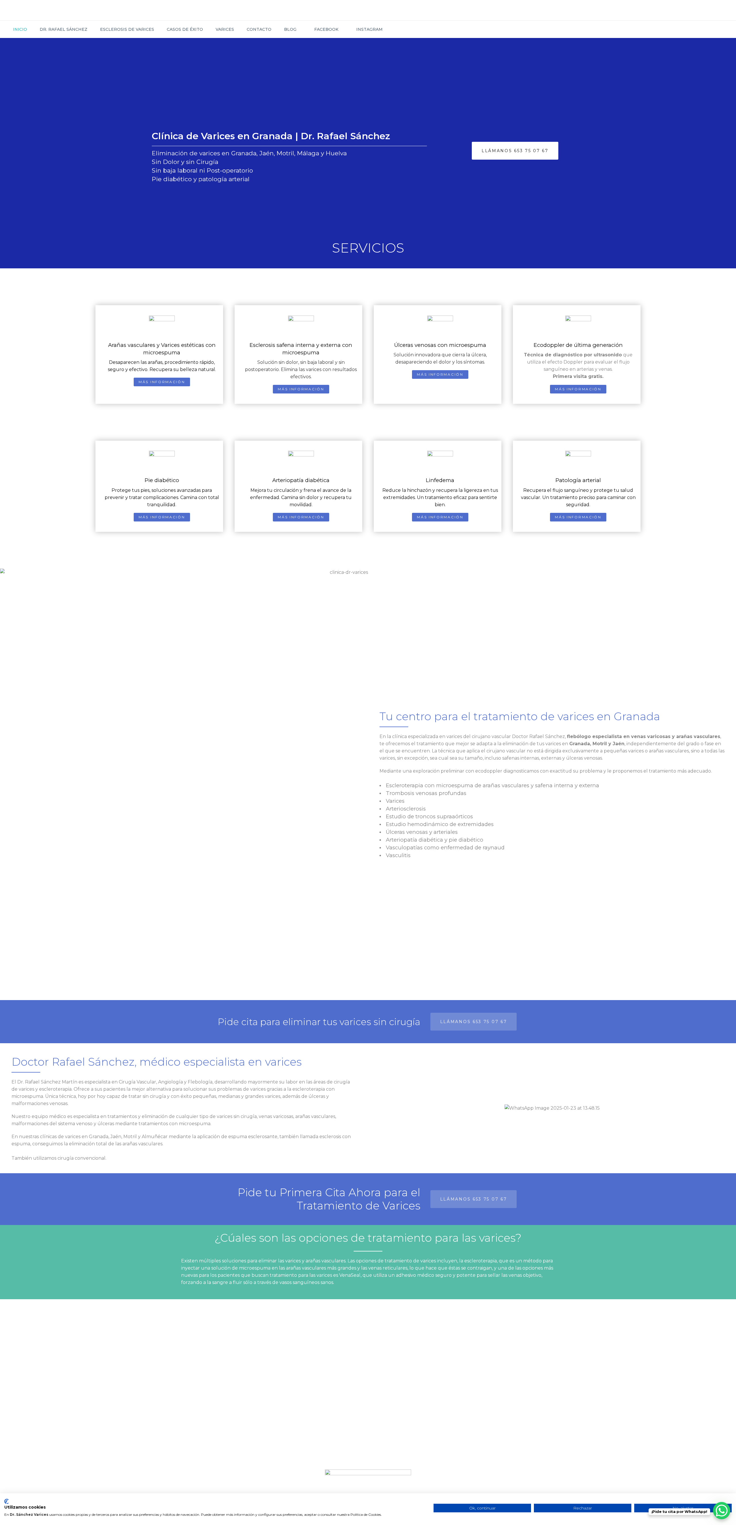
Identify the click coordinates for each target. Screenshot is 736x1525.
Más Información (162, 382)
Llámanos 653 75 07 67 (515, 150)
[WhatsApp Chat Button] (721, 1510)
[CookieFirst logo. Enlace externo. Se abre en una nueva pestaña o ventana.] (6, 1501)
